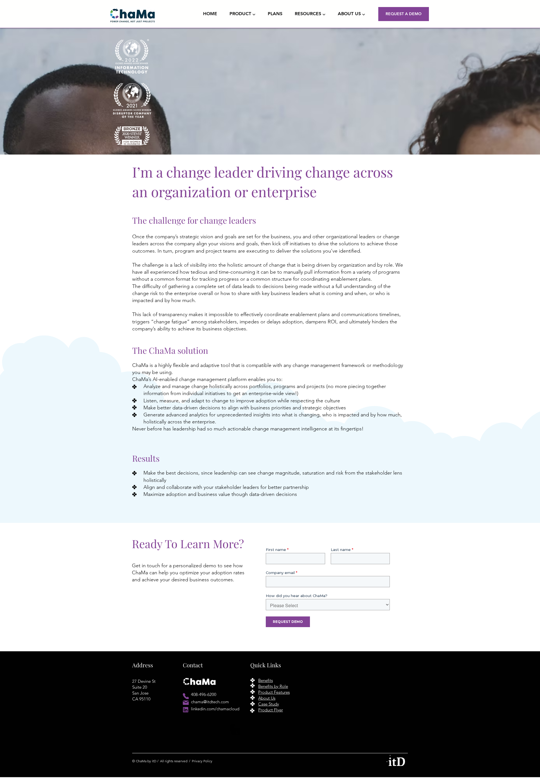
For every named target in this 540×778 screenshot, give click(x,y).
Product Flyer (270, 710)
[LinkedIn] (235, 729)
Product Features (274, 692)
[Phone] (186, 696)
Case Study (268, 704)
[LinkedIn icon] (185, 709)
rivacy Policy (203, 761)
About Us (266, 698)
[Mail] (186, 702)
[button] (244, 13)
